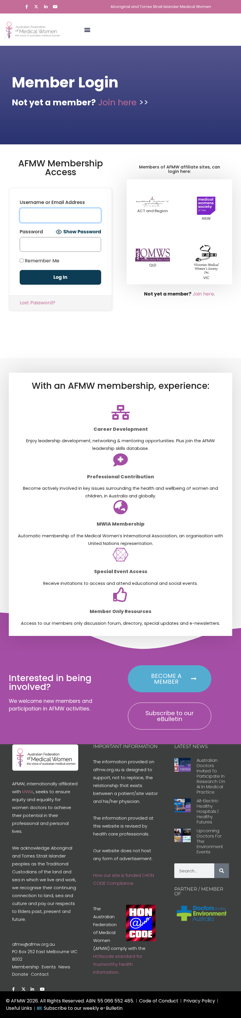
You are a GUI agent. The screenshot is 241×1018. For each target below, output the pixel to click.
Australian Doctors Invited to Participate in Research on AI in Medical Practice (211, 776)
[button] (87, 29)
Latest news (191, 746)
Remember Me (41, 260)
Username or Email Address (52, 202)
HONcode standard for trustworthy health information (117, 964)
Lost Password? (37, 302)
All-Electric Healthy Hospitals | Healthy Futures (208, 811)
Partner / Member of (198, 891)
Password (31, 231)
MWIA (28, 792)
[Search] (221, 870)
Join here (118, 102)
